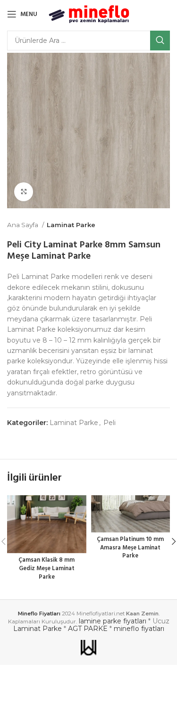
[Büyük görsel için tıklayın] (23, 191)
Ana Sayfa (23, 225)
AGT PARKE (88, 628)
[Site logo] (89, 13)
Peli (109, 422)
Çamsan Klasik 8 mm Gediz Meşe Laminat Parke (46, 568)
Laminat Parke (71, 225)
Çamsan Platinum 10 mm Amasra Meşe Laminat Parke (130, 548)
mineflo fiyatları (139, 628)
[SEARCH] (160, 40)
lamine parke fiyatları (112, 621)
